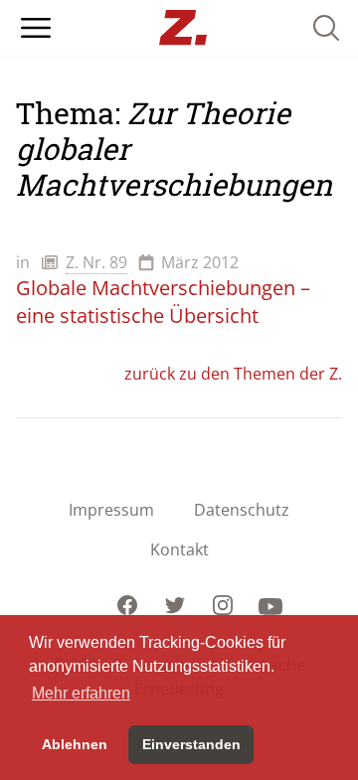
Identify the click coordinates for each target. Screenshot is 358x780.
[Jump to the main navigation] (36, 28)
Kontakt (179, 549)
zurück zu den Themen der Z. (233, 374)
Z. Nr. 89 (96, 262)
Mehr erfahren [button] (81, 693)
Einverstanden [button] (191, 744)
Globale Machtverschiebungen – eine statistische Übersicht (163, 301)
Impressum (111, 510)
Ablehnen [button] (74, 744)
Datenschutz (241, 510)
